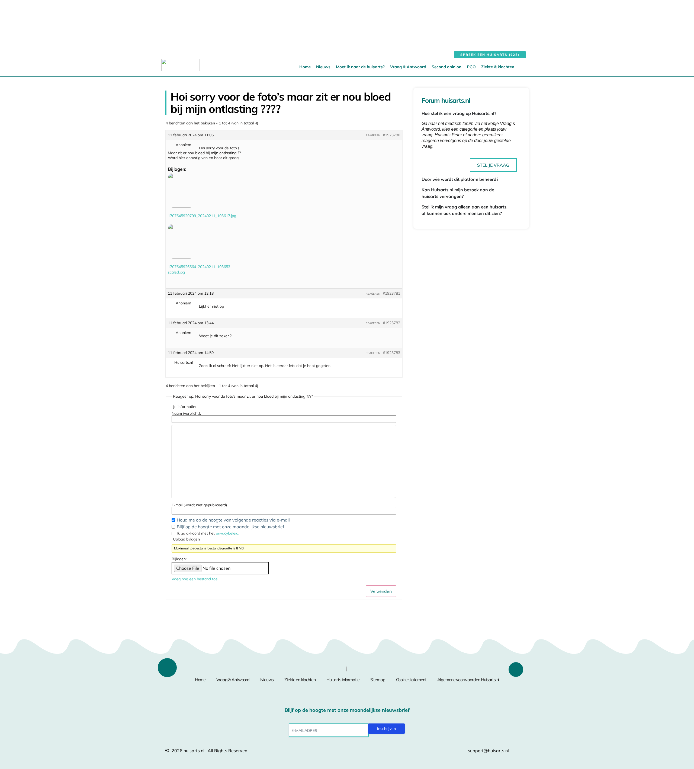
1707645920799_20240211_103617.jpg (202, 215)
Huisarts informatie (342, 679)
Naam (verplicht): (186, 413)
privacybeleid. (227, 533)
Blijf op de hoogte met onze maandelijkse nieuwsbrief (230, 526)
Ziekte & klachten (497, 66)
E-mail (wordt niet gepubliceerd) (199, 505)
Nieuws (323, 66)
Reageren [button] (373, 135)
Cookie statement (411, 679)
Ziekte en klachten (300, 679)
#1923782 (391, 322)
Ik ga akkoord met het (208, 533)
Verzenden (381, 591)
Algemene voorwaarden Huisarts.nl (468, 679)
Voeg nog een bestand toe (195, 579)
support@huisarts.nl (488, 750)
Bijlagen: (179, 559)
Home (305, 66)
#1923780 (391, 135)
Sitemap (377, 679)
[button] (525, 66)
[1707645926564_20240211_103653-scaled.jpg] (181, 241)
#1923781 (391, 293)
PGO (471, 66)
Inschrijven (386, 728)
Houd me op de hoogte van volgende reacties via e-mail (234, 520)
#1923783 (391, 352)
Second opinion (446, 66)
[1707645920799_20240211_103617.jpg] (181, 190)
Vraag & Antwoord (408, 66)
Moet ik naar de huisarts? (360, 66)
